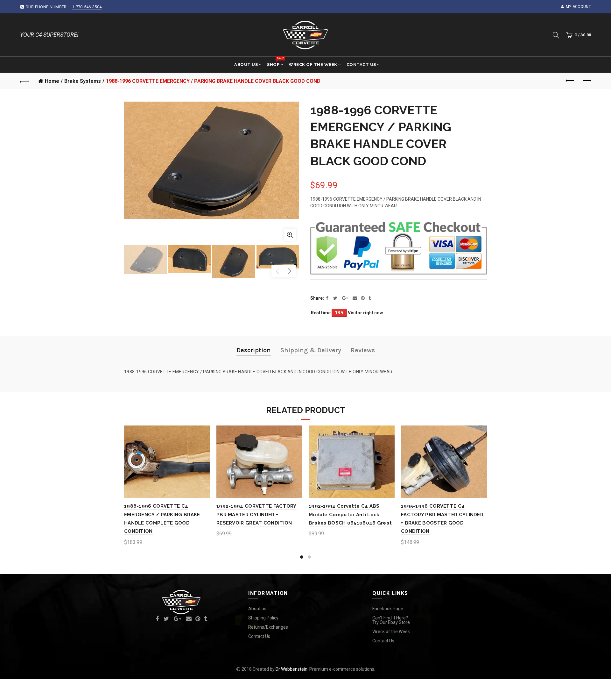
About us (257, 608)
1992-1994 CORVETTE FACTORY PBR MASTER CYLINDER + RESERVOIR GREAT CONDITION (256, 514)
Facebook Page (387, 608)
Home (52, 81)
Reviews (363, 350)
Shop (275, 62)
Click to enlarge (290, 235)
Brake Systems (82, 81)
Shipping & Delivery (310, 350)
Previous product (570, 81)
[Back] (25, 81)
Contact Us (361, 64)
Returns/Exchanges (268, 627)
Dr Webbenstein (291, 669)
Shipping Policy (263, 617)
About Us (246, 64)
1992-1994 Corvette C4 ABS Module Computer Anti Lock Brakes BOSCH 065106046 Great (350, 514)
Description (253, 350)
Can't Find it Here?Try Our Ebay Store (391, 620)
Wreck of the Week (313, 64)
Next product (586, 81)
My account (578, 6)
